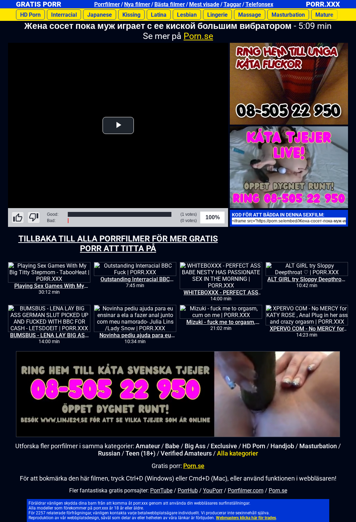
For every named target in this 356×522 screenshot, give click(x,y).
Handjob (282, 446)
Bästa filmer (169, 4)
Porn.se (198, 36)
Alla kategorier (237, 453)
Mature (324, 14)
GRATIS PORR (38, 4)
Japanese (99, 14)
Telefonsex (259, 4)
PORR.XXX (323, 4)
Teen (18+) (140, 453)
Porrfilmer (107, 4)
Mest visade (204, 4)
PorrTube (161, 490)
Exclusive (224, 446)
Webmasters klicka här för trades (246, 517)
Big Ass (195, 446)
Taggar (232, 4)
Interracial (64, 14)
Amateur (148, 446)
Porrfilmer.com (246, 490)
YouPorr (212, 490)
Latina (159, 14)
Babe (172, 446)
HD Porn (30, 14)
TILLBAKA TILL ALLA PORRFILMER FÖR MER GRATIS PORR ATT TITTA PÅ (118, 243)
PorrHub (188, 490)
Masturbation (288, 14)
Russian (109, 453)
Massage (249, 14)
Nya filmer (137, 4)
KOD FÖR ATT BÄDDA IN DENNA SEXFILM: (278, 214)
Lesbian (187, 14)
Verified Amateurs (186, 453)
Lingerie (217, 14)
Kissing (131, 14)
